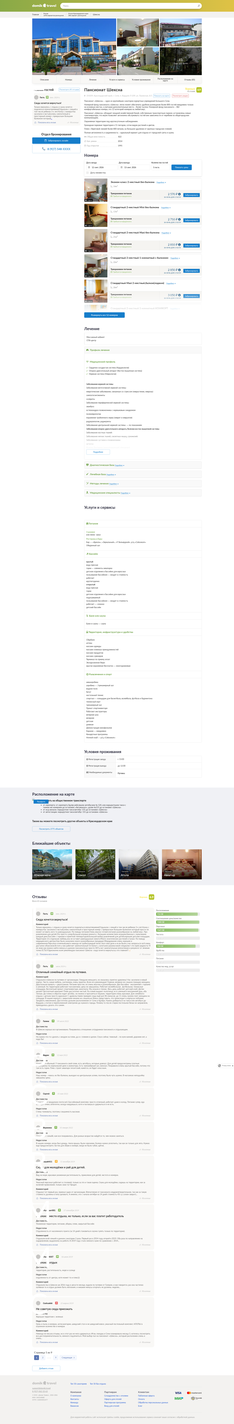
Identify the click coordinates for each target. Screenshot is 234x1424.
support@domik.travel (41, 1388)
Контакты (74, 1399)
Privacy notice (226, 1065)
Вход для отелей (111, 1406)
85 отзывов (191, 91)
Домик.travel (44, 5)
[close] (232, 1066)
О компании (75, 1396)
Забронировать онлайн (57, 140)
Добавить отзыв (46, 1368)
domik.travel (44, 1383)
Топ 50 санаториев (78, 1384)
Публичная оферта (146, 1396)
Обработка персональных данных (153, 1402)
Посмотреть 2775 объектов (51, 829)
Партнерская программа (115, 1402)
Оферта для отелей (112, 1399)
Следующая (67, 1357)
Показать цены (181, 167)
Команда (74, 1402)
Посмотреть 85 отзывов (69, 90)
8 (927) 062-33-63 (40, 1391)
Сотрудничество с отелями (116, 1396)
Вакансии (74, 1406)
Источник (74, 122)
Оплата (141, 1399)
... (51, 118)
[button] (86, 190)
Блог (140, 1406)
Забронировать (191, 195)
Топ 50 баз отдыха (98, 1384)
